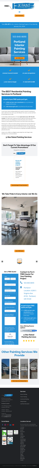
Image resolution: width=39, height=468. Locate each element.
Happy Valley (23, 440)
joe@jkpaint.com (7, 416)
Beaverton (22, 431)
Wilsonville (22, 458)
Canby (21, 433)
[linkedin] (10, 425)
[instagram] (5, 425)
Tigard (21, 454)
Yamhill (21, 460)
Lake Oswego (23, 445)
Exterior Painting (23, 394)
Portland (22, 428)
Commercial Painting (24, 399)
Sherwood (22, 451)
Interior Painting (23, 396)
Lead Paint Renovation (24, 403)
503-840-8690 (19, 36)
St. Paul (21, 452)
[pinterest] (8, 425)
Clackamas (22, 436)
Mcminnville (22, 446)
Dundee (22, 437)
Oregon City (22, 449)
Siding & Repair (23, 401)
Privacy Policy (24, 465)
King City (22, 443)
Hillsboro (22, 442)
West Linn (22, 457)
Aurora (21, 430)
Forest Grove (23, 439)
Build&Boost (35, 465)
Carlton (21, 434)
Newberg (22, 448)
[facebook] (2, 425)
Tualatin (22, 455)
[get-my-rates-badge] (28, 329)
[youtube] (13, 425)
